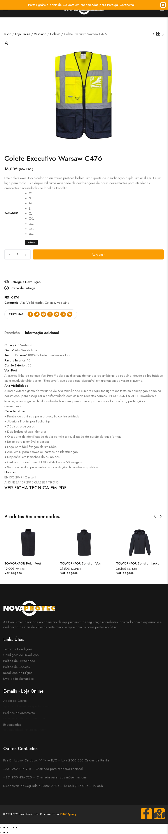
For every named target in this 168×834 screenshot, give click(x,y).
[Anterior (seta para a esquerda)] (2, 832)
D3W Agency (68, 814)
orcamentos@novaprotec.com (24, 718)
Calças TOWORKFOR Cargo (85, 563)
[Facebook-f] (146, 813)
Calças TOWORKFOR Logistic (30, 563)
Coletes (55, 34)
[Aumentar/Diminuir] (2, 827)
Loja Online (22, 34)
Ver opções (16, 572)
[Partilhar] (10, 827)
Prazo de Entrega (23, 288)
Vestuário (40, 34)
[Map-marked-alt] (159, 813)
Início (8, 34)
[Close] (163, 5)
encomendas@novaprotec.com (24, 729)
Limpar (31, 242)
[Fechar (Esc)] (15, 827)
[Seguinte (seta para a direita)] (6, 832)
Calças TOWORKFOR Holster (141, 563)
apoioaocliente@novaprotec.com (26, 706)
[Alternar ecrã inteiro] (6, 827)
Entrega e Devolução (26, 282)
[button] (155, 516)
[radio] (31, 193)
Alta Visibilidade (31, 302)
